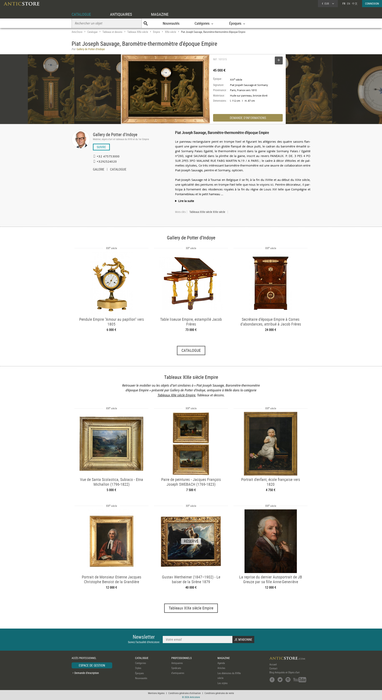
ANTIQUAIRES (121, 14)
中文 (355, 3)
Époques (139, 673)
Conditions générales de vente (219, 693)
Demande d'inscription (86, 673)
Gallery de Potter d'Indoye (115, 134)
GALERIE (98, 170)
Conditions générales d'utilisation (184, 693)
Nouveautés (171, 23)
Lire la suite (186, 201)
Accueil (273, 664)
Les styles (222, 683)
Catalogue (92, 32)
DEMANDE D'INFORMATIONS (248, 118)
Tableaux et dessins (112, 32)
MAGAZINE (160, 14)
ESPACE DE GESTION (92, 665)
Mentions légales (156, 693)
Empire (156, 32)
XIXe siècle (170, 32)
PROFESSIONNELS (181, 658)
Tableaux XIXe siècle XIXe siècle (207, 212)
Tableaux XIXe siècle (137, 32)
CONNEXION (372, 3)
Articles (221, 668)
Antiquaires (177, 663)
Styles (138, 668)
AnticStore (77, 32)
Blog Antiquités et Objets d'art (284, 672)
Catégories (140, 663)
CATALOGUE (81, 14)
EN (348, 3)
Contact (273, 668)
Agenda (221, 663)
